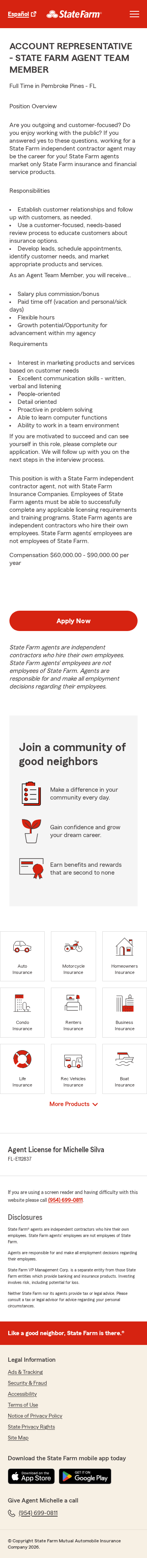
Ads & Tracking (25, 1372)
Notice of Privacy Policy (35, 1416)
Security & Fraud (27, 1383)
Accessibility (22, 1394)
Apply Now (73, 620)
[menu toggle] (134, 14)
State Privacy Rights (31, 1427)
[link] (74, 14)
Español (18, 14)
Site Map (18, 1438)
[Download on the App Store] (31, 1476)
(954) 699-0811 (65, 1200)
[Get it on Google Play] (85, 1476)
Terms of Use (23, 1405)
